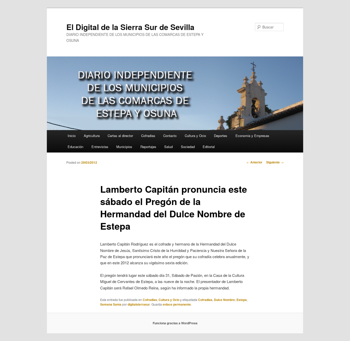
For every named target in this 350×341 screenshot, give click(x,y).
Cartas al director (120, 135)
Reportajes (148, 146)
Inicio (72, 135)
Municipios (124, 146)
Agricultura (92, 135)
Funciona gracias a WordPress (175, 323)
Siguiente (275, 162)
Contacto (170, 135)
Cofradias (148, 135)
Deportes (220, 135)
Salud (168, 146)
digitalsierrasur (139, 304)
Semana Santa (110, 304)
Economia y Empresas (252, 135)
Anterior (254, 162)
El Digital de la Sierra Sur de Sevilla (130, 26)
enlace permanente (177, 304)
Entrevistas (99, 146)
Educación (75, 146)
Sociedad (188, 146)
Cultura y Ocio (195, 135)
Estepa (241, 299)
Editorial (209, 146)
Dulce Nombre (224, 299)
